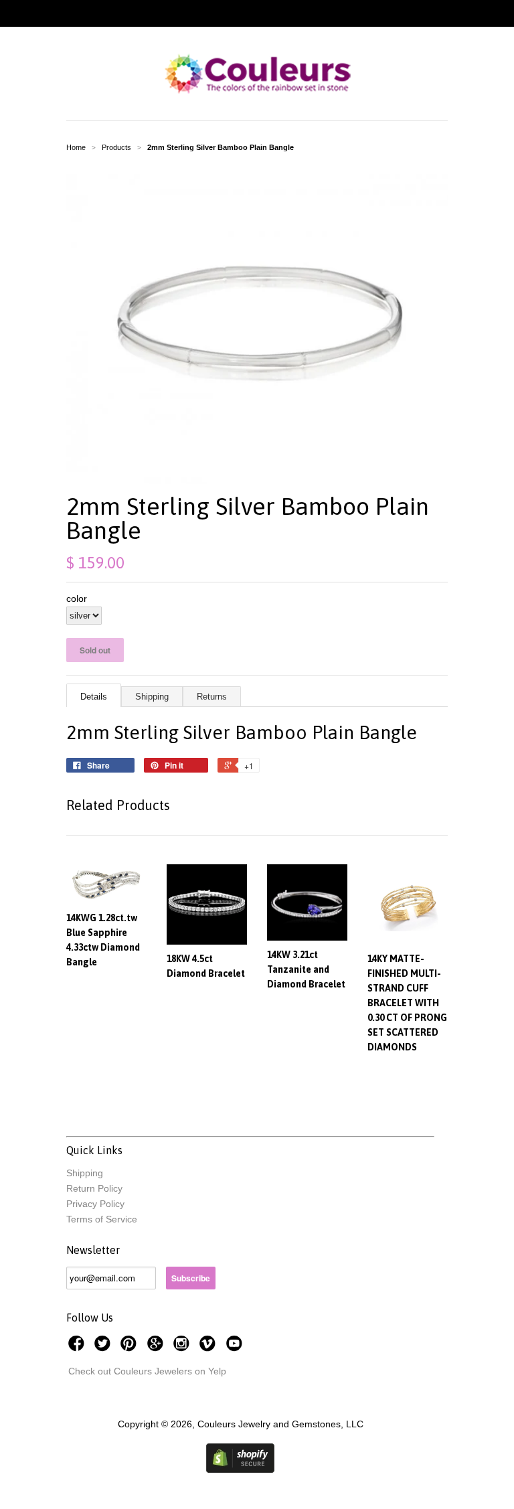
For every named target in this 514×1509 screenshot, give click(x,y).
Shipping (152, 697)
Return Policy (94, 1188)
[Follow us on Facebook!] (78, 1347)
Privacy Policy (95, 1203)
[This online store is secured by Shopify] (240, 1469)
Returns (212, 697)
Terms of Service (101, 1219)
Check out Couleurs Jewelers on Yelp (147, 1371)
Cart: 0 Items (460, 13)
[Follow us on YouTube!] (236, 1347)
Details (93, 697)
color (76, 598)
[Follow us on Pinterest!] (130, 1347)
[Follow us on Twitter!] (104, 1347)
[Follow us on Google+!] (157, 1347)
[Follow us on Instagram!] (183, 1347)
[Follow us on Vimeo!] (209, 1347)
